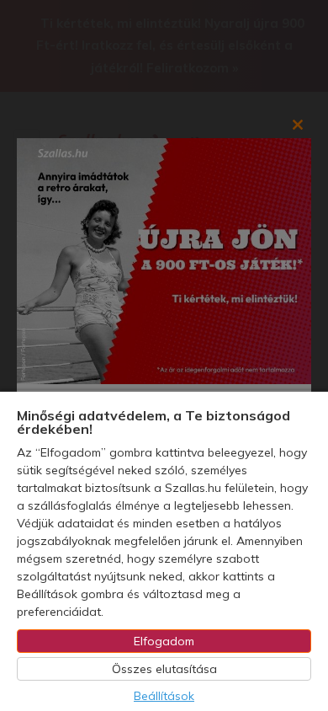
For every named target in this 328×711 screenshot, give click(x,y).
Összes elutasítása (164, 668)
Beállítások (164, 695)
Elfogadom (164, 641)
